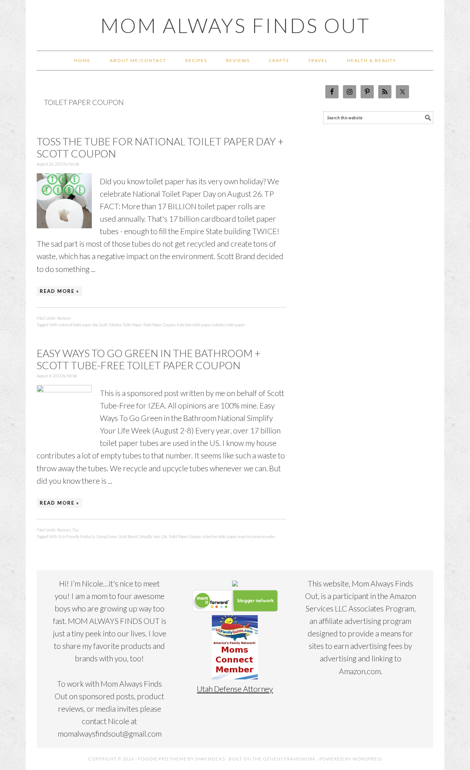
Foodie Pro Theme (162, 759)
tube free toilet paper (194, 324)
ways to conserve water (256, 536)
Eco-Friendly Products (77, 536)
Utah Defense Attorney (235, 688)
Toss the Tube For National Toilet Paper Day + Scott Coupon (160, 147)
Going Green (106, 536)
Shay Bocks (210, 759)
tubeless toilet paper (228, 324)
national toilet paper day (78, 324)
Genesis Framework (289, 759)
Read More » (59, 291)
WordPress (367, 759)
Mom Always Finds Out (235, 25)
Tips (75, 529)
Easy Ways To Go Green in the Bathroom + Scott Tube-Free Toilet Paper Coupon (149, 359)
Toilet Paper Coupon (159, 324)
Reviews (63, 318)
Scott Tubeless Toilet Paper (120, 324)
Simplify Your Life (153, 536)
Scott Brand (128, 536)
